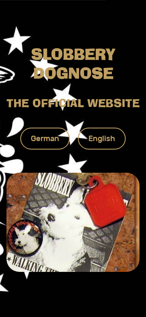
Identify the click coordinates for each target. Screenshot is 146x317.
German (45, 138)
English (101, 138)
